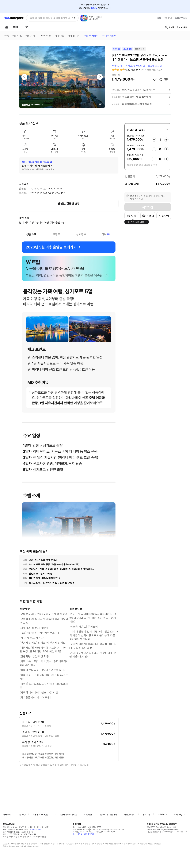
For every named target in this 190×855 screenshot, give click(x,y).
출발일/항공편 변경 (69, 203)
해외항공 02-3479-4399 (83, 832)
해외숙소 (17, 35)
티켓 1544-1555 (94, 827)
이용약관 (22, 814)
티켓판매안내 (130, 814)
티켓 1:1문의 (89, 834)
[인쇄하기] (166, 79)
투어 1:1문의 (77, 834)
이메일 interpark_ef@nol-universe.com (163, 829)
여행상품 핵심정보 (151, 69)
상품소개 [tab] (31, 234)
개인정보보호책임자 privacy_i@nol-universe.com (167, 832)
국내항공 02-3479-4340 (105, 832)
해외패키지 (31, 35)
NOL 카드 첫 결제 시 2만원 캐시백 (139, 89)
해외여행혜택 (91, 35)
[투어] (15, 27)
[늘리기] (166, 140)
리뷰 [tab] (106, 234)
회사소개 (7, 814)
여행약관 (88, 814)
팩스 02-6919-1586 (81, 829)
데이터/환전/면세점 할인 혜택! (137, 104)
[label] (148, 129)
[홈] (6, 27)
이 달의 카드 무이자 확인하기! (137, 96)
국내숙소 (59, 35)
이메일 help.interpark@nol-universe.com (107, 829)
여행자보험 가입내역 (108, 814)
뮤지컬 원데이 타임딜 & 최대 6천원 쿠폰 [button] (50, 18)
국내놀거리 (74, 35)
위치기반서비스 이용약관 (66, 814)
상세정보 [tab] (81, 234)
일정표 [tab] (56, 234)
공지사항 (146, 814)
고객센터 (161, 814)
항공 (6, 35)
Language (178, 814)
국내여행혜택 (109, 35)
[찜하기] (155, 79)
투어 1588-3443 (79, 827)
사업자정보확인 (34, 829)
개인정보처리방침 (40, 814)
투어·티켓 (46, 35)
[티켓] (25, 27)
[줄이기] (154, 140)
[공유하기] (160, 79)
